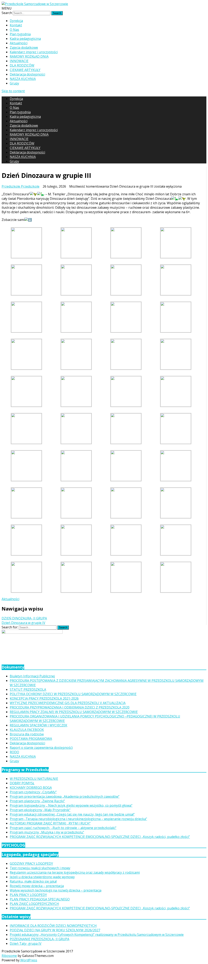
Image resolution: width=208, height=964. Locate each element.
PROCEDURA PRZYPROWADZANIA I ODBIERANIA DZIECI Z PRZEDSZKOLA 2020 (69, 707)
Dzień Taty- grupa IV (25, 943)
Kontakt (16, 25)
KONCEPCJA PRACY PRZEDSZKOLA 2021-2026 (44, 698)
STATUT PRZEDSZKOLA (28, 689)
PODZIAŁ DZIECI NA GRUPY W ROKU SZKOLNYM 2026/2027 (55, 930)
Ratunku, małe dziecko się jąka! (33, 881)
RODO (14, 752)
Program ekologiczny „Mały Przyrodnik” (40, 810)
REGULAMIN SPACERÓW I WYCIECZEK (38, 725)
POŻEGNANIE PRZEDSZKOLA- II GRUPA (39, 939)
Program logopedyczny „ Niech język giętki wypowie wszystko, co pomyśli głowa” (71, 805)
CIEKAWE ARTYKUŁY (25, 70)
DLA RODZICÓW (22, 65)
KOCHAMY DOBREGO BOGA (31, 787)
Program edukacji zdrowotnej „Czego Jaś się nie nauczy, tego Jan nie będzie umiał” (72, 814)
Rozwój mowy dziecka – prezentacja (37, 886)
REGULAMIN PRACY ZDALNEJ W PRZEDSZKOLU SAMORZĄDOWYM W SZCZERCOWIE (74, 712)
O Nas (14, 29)
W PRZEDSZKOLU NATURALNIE (34, 778)
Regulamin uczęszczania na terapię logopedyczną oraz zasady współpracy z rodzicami (75, 872)
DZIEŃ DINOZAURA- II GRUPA (24, 618)
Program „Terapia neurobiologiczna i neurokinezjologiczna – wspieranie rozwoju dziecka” (78, 819)
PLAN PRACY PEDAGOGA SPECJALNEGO (40, 899)
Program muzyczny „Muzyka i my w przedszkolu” (47, 832)
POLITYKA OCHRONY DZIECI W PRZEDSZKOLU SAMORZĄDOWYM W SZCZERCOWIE (73, 694)
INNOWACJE (19, 61)
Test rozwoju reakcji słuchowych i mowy (40, 868)
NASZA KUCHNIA (23, 79)
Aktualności (18, 43)
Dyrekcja (16, 20)
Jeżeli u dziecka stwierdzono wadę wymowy (42, 877)
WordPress (28, 960)
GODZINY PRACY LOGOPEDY (31, 863)
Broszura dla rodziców (27, 734)
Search (7, 13)
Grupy (14, 83)
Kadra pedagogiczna (25, 38)
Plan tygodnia (20, 34)
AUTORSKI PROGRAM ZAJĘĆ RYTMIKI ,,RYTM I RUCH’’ (50, 823)
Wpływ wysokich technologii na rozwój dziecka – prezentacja (55, 890)
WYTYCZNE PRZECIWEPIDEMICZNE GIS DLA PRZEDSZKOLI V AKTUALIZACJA (68, 703)
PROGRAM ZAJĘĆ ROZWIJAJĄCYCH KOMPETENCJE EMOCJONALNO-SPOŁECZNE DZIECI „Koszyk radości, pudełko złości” (100, 836)
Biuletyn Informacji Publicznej (32, 676)
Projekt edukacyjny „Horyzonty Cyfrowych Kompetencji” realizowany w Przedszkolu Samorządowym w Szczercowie (97, 934)
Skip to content (13, 91)
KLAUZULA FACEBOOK (27, 729)
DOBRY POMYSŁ (22, 783)
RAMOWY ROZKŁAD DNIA (29, 56)
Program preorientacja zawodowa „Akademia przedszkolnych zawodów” (64, 796)
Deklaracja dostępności (27, 74)
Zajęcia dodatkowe (24, 47)
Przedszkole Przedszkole (20, 186)
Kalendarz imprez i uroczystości (34, 52)
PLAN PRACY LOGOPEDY (28, 895)
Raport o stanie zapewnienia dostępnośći (41, 747)
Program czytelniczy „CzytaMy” (33, 792)
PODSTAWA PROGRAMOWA (31, 738)
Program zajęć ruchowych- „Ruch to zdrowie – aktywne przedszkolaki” (63, 828)
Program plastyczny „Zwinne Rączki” (37, 801)
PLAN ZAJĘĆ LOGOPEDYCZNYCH (34, 903)
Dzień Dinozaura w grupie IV (23, 622)
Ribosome (9, 955)
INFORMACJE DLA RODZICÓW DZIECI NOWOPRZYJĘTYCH (53, 925)
